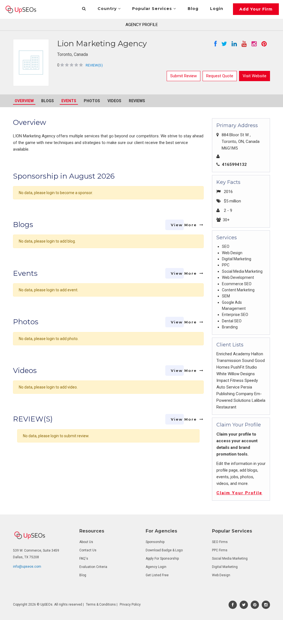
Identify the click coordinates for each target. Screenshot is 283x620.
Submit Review (183, 75)
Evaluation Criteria (93, 567)
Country (108, 8)
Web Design (221, 575)
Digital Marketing (225, 567)
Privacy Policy (130, 604)
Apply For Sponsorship (162, 558)
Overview (24, 101)
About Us (86, 542)
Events (68, 101)
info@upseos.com (27, 566)
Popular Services (152, 8)
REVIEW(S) (94, 65)
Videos (114, 101)
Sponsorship (155, 542)
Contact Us (87, 550)
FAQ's (83, 558)
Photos (92, 101)
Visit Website (254, 75)
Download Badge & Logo (164, 550)
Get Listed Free (157, 575)
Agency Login (156, 567)
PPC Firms (219, 550)
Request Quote (219, 75)
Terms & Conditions (101, 604)
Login (216, 8)
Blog (193, 8)
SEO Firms (220, 542)
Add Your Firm (255, 9)
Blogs (47, 101)
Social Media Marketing (230, 558)
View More (184, 225)
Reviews (137, 101)
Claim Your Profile (239, 492)
